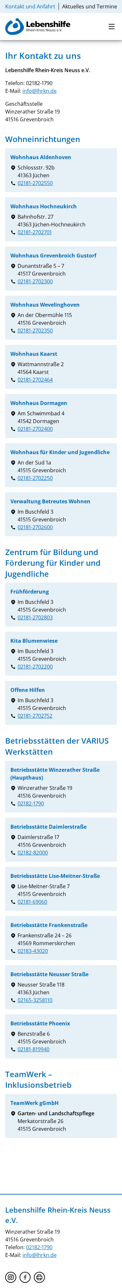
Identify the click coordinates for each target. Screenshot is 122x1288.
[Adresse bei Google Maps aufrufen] (13, 171)
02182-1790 (39, 1247)
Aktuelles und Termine (89, 6)
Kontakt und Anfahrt (30, 6)
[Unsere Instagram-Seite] (10, 1277)
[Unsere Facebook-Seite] (25, 1277)
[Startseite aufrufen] (37, 26)
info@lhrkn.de (39, 90)
